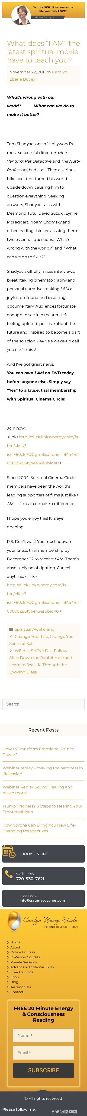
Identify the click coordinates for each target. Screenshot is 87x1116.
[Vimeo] (75, 1112)
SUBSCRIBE (43, 1070)
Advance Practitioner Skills (32, 967)
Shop (14, 977)
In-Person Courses (25, 957)
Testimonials (20, 987)
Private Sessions (23, 962)
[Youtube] (71, 1112)
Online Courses (22, 952)
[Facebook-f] (53, 1112)
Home (15, 942)
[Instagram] (62, 1112)
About (15, 947)
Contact (16, 992)
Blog (14, 982)
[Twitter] (57, 1112)
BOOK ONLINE (34, 854)
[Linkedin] (66, 1112)
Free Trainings (21, 972)
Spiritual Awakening (35, 629)
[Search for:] (43, 704)
